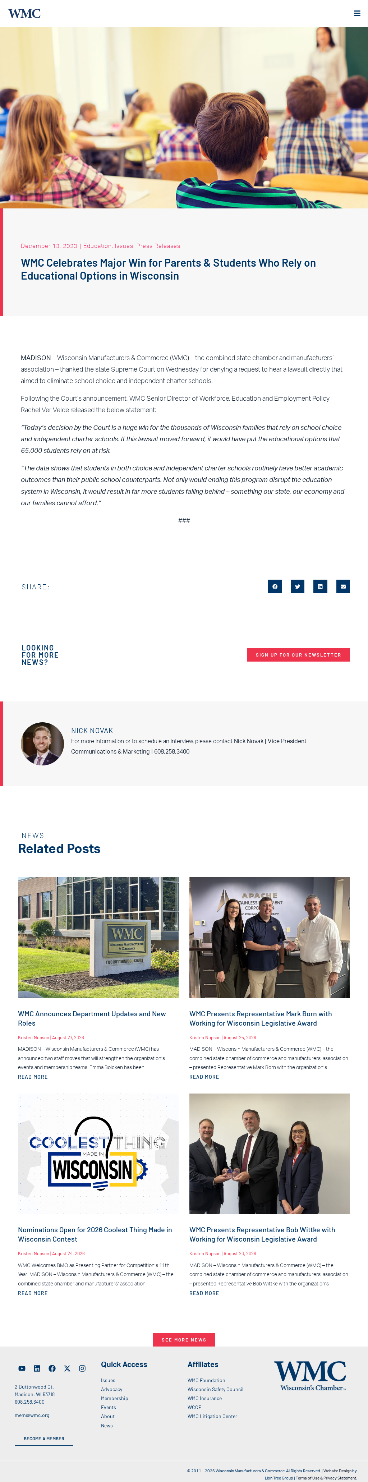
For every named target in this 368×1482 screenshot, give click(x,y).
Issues (124, 245)
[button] (275, 586)
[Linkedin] (37, 1368)
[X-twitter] (67, 1368)
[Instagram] (82, 1368)
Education (97, 245)
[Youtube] (22, 1368)
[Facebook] (52, 1368)
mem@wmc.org (32, 1415)
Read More (33, 1077)
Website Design (337, 1471)
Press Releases (158, 245)
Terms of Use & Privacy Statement (326, 1478)
